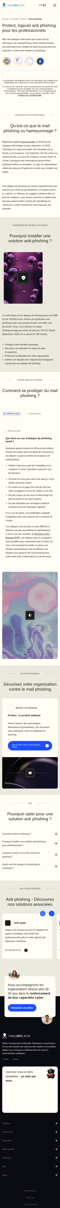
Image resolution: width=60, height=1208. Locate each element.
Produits (14, 19)
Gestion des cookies (30, 1204)
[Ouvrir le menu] (55, 5)
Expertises (6, 1140)
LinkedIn (6, 1059)
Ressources (7, 1132)
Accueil (5, 19)
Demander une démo (22, 1008)
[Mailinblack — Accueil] (13, 5)
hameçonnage (28, 142)
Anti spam (20, 922)
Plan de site (30, 1197)
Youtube (15, 1059)
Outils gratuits (8, 1149)
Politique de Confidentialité (29, 95)
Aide (4, 1166)
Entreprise (6, 1158)
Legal (4, 1175)
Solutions (6, 1123)
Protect (23, 19)
